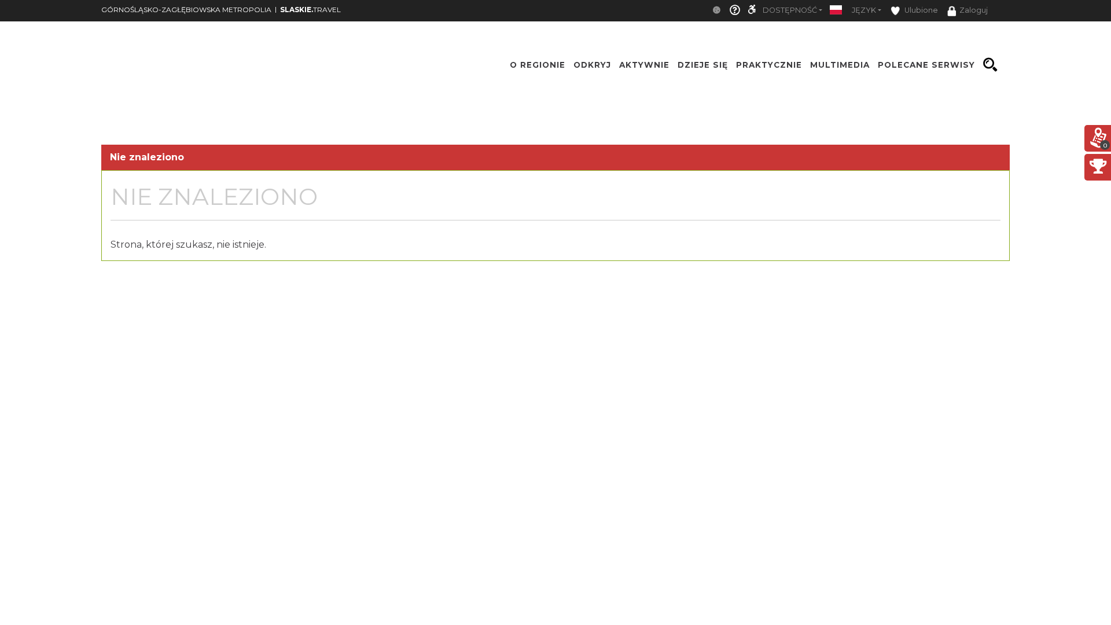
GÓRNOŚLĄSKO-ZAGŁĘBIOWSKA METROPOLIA (186, 9)
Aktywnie (644, 64)
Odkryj (592, 64)
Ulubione (920, 10)
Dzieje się (703, 64)
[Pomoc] (735, 10)
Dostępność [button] (790, 10)
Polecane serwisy (926, 64)
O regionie (537, 64)
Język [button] (864, 10)
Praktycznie (769, 64)
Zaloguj (973, 10)
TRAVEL (310, 9)
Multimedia (840, 64)
